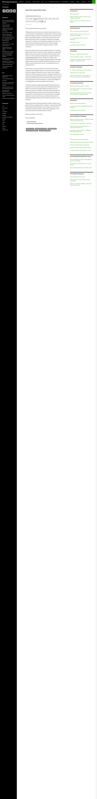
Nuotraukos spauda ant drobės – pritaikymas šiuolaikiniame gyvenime (80, 131)
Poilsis (89, 1)
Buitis (3, 109)
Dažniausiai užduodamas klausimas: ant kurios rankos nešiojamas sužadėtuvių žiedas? (81, 93)
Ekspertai (74, 100)
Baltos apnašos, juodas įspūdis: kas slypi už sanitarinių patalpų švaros (80, 126)
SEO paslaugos (75, 28)
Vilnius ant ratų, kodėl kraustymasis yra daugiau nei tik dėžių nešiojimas (8, 22)
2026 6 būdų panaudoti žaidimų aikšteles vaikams (81, 142)
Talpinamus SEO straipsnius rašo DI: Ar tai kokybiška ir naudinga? (80, 34)
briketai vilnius (30, 128)
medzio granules (52, 128)
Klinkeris (74, 51)
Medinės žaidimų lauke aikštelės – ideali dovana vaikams (7, 49)
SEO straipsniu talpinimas (78, 116)
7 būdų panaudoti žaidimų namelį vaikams (80, 144)
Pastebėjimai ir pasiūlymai (54, 1)
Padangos (4, 113)
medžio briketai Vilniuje (31, 57)
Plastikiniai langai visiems (7, 93)
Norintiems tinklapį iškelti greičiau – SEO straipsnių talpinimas (7, 55)
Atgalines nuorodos (77, 83)
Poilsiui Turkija (36, 1)
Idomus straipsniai (76, 67)
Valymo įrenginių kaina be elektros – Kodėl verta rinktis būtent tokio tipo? (8, 39)
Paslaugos (83, 1)
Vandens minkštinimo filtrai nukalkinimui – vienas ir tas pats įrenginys (7, 29)
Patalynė (4, 118)
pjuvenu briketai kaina (45, 130)
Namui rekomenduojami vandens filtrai (79, 31)
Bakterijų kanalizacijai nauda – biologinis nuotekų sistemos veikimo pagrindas (81, 120)
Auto (3, 106)
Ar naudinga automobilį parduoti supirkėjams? (81, 70)
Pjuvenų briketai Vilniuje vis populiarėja (42, 20)
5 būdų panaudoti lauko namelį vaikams (79, 139)
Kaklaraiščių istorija (74, 42)
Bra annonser (65, 1)
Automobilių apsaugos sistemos (35, 123)
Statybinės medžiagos (77, 173)
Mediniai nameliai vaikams (7, 64)
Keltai (42, 1)
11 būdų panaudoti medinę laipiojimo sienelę (80, 150)
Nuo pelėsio (4, 111)
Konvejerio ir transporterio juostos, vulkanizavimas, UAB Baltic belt (8, 84)
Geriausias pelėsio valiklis (7, 32)
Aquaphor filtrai (5, 42)
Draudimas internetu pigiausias (8, 98)
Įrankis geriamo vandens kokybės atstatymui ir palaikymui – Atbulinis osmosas (81, 60)
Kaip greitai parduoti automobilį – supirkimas (80, 123)
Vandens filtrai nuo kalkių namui (77, 72)
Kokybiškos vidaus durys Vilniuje (77, 45)
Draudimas (4, 80)
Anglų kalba (28, 1)
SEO (46, 1)
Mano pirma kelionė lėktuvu (7, 78)
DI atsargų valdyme (74, 14)
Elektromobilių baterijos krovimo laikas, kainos (81, 167)
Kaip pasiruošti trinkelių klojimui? (78, 103)
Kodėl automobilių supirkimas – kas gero (79, 86)
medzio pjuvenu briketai (32, 130)
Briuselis (21, 1)
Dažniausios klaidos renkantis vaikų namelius (80, 147)
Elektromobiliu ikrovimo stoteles (81, 156)
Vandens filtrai (5, 129)
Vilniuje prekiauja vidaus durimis (77, 176)
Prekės (3, 122)
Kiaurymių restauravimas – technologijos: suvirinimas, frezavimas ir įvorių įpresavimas (80, 76)
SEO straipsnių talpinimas (10, 2)
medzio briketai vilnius (41, 128)
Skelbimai (72, 1)
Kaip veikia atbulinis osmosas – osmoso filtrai (80, 56)
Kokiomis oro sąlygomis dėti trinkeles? (79, 54)
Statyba (77, 1)
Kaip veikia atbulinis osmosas (77, 134)
